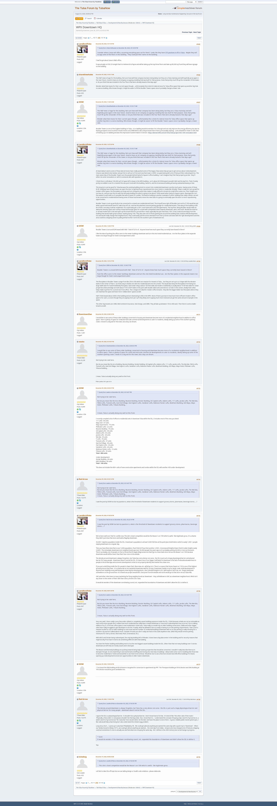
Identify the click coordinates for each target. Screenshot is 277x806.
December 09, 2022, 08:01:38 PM (105, 591)
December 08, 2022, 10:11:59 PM (105, 44)
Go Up (77, 783)
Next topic (197, 32)
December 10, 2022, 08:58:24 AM (105, 757)
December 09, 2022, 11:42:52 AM (105, 102)
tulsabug (83, 757)
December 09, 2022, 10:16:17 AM (105, 74)
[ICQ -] (78, 123)
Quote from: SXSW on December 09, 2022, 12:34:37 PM (115, 265)
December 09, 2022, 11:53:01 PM (105, 699)
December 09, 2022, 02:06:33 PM (105, 314)
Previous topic (187, 32)
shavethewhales (86, 74)
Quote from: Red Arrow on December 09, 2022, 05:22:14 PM (116, 520)
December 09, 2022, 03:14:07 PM (105, 341)
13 (102, 38)
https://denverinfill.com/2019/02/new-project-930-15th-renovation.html (172, 133)
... (92, 38)
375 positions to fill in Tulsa (175, 53)
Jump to (173, 791)
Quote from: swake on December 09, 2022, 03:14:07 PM (115, 392)
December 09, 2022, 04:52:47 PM (105, 388)
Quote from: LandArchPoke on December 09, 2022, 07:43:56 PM (117, 703)
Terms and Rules (192, 804)
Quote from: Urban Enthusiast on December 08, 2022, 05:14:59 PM (118, 48)
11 (96, 38)
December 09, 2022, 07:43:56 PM (105, 515)
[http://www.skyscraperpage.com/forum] (78, 126)
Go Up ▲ (200, 804)
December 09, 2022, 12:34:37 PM (105, 226)
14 (104, 38)
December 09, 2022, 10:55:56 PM (105, 664)
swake (81, 341)
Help (185, 804)
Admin (138, 23)
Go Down (79, 38)
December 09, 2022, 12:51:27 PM (105, 261)
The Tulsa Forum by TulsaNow (92, 8)
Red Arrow (83, 479)
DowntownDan (85, 314)
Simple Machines (88, 803)
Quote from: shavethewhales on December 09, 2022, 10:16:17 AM (118, 106)
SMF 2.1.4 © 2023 (78, 803)
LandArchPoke (85, 44)
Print (199, 38)
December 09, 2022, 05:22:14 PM (105, 479)
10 (94, 38)
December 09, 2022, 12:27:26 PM (105, 144)
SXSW (81, 102)
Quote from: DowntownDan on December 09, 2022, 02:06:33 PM (118, 346)
